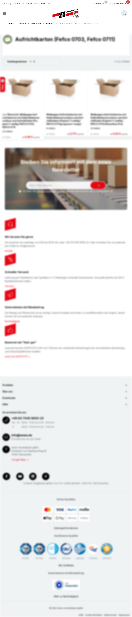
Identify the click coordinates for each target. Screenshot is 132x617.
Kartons (50, 23)
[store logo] (66, 13)
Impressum (124, 615)
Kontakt (9, 251)
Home (12, 23)
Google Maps (19, 459)
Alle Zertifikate (66, 565)
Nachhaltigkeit (12, 321)
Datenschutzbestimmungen (51, 191)
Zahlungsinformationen (66, 528)
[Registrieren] (98, 185)
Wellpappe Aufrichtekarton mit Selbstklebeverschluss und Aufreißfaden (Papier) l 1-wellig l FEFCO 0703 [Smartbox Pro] (109, 119)
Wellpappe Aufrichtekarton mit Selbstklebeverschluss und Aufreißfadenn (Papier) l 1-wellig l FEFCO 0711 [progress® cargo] (65, 119)
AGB (81, 615)
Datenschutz (110, 615)
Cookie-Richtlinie (93, 615)
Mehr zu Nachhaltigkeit (66, 596)
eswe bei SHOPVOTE (16, 356)
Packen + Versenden (30, 23)
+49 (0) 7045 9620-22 (27, 418)
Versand (9, 286)
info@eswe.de (21, 435)
